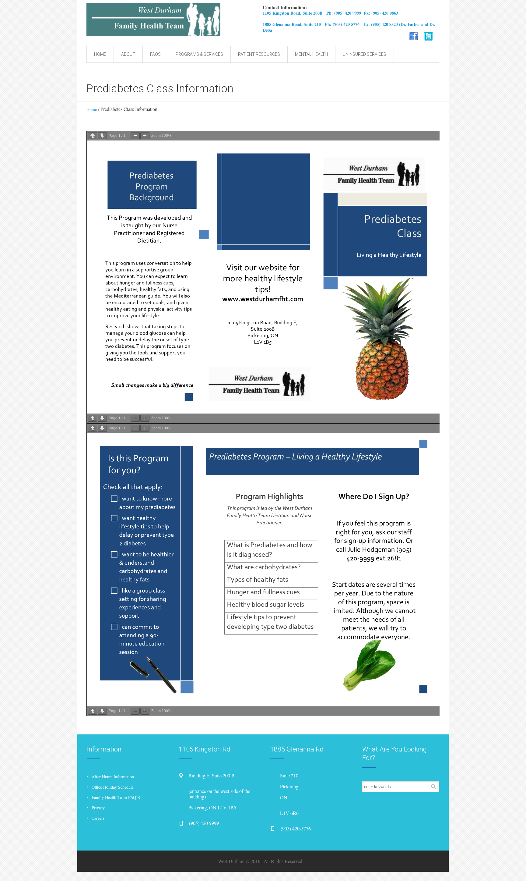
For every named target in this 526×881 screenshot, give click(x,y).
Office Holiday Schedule (113, 787)
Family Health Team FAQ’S (116, 797)
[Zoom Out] (135, 135)
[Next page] (102, 135)
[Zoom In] (144, 135)
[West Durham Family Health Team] (189, 19)
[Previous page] (92, 135)
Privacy (98, 808)
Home (91, 109)
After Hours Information (113, 777)
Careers (98, 818)
